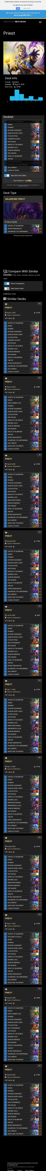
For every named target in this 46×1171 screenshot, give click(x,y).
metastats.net (13, 1165)
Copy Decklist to (18, 181)
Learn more (26, 8)
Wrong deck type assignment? (23, 235)
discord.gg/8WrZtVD (22, 15)
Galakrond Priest (15, 199)
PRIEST (8, 307)
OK (18, 8)
